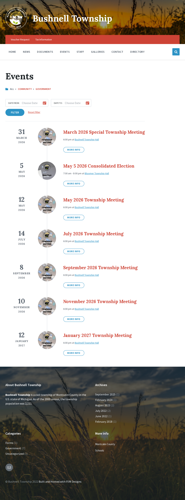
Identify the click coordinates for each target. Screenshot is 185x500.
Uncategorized (14, 453)
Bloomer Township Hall (97, 173)
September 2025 (105, 394)
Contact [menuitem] (117, 51)
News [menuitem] (26, 51)
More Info (73, 149)
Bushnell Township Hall (87, 139)
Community (25, 89)
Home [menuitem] (12, 51)
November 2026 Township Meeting (100, 301)
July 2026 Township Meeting (93, 234)
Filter (15, 112)
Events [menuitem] (65, 51)
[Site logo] (16, 28)
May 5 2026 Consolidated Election (98, 166)
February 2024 (103, 400)
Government (43, 89)
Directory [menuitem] (137, 51)
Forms (9, 443)
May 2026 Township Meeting (93, 200)
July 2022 (101, 410)
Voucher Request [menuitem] (20, 39)
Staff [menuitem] (80, 51)
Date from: (14, 103)
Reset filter (34, 112)
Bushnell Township (72, 18)
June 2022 (101, 416)
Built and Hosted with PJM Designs (60, 481)
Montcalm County (105, 444)
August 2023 (102, 405)
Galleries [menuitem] (97, 51)
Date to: (58, 103)
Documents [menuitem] (45, 51)
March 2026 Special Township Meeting (104, 132)
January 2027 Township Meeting (97, 335)
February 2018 (103, 421)
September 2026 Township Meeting (100, 267)
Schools (99, 450)
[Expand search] (176, 51)
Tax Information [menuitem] (43, 39)
